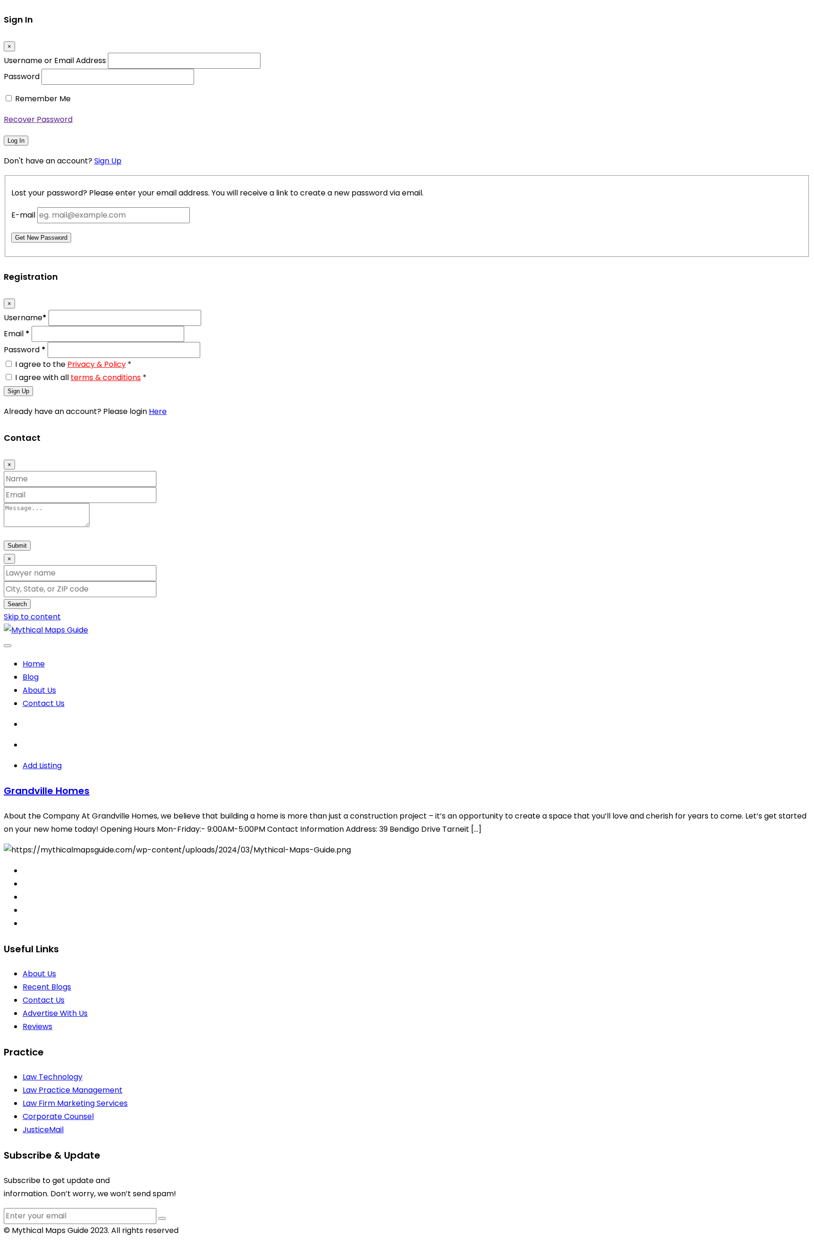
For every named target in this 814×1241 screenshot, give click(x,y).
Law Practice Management (72, 1090)
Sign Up (108, 160)
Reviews (37, 1026)
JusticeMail (43, 1129)
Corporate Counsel (58, 1116)
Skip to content (32, 616)
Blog (31, 677)
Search (17, 604)
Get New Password (41, 237)
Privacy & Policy (96, 364)
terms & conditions (106, 377)
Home (34, 663)
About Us (39, 690)
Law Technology (52, 1076)
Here (158, 411)
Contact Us (44, 703)
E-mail (23, 215)
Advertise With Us (55, 1013)
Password (22, 76)
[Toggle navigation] (7, 645)
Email (17, 333)
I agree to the (73, 364)
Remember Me (43, 98)
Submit (17, 545)
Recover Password (38, 119)
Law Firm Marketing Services (75, 1103)
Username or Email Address (55, 60)
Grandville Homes (47, 790)
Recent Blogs (47, 986)
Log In (16, 140)
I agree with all (81, 377)
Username (25, 317)
